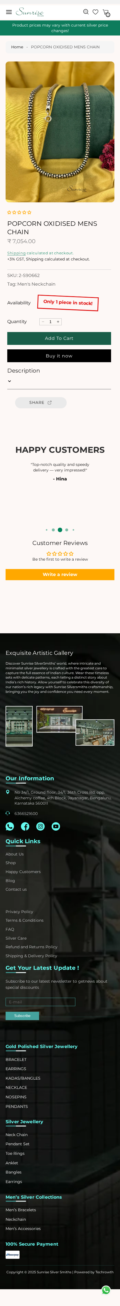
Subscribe (22, 1016)
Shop (11, 862)
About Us (15, 854)
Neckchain (16, 1219)
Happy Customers (23, 871)
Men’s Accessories (23, 1228)
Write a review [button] (60, 574)
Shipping (16, 253)
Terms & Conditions (25, 920)
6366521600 (26, 813)
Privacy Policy (19, 911)
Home (17, 46)
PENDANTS (17, 1106)
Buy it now (59, 356)
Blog (10, 880)
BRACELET (16, 1059)
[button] (9, 12)
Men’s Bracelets (21, 1209)
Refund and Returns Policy (31, 946)
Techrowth (104, 1272)
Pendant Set (18, 1143)
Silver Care (16, 938)
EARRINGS (16, 1068)
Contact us (16, 889)
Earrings (14, 1181)
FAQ (10, 929)
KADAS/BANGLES (23, 1078)
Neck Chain (17, 1134)
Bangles (13, 1172)
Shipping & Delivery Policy (31, 955)
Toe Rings (15, 1153)
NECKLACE (16, 1087)
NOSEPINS (16, 1096)
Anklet (12, 1162)
